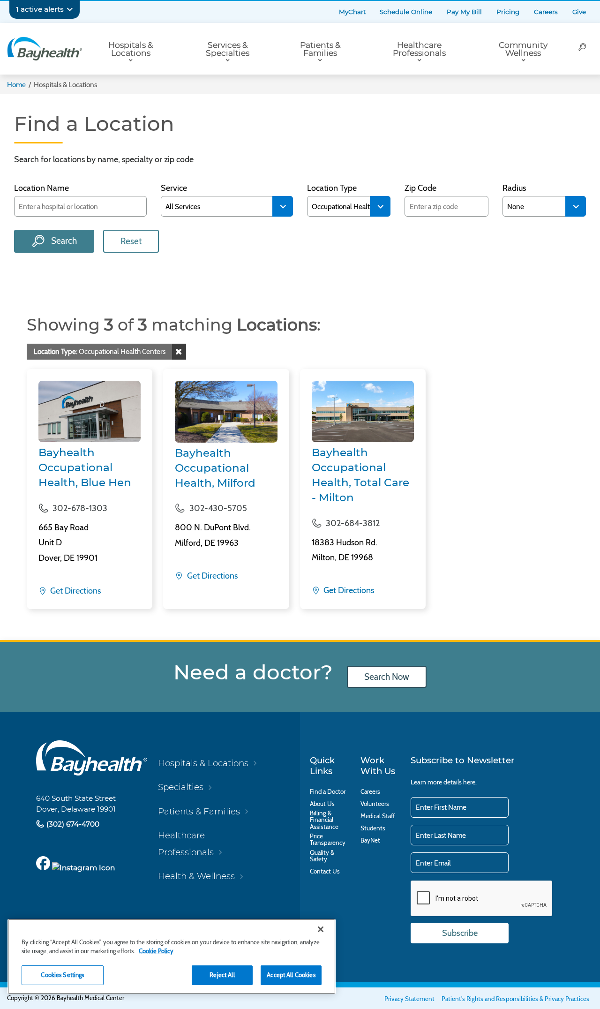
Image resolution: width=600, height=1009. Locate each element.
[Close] (320, 929)
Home (16, 84)
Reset (131, 241)
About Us (322, 803)
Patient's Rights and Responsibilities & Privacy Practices (515, 998)
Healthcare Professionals (419, 49)
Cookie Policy (156, 951)
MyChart (352, 11)
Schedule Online (406, 11)
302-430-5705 (218, 508)
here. (470, 782)
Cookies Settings (62, 975)
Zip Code (420, 188)
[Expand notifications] (69, 9)
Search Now (386, 676)
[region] (172, 956)
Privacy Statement (409, 998)
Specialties (180, 787)
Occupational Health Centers (99, 351)
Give (579, 11)
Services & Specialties (227, 49)
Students (372, 828)
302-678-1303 (79, 508)
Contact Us (325, 871)
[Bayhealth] (44, 49)
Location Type (332, 188)
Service (174, 188)
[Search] (582, 49)
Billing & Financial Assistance (324, 820)
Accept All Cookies (291, 975)
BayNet (370, 840)
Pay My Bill (464, 11)
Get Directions (74, 591)
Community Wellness (523, 49)
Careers (546, 11)
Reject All (222, 975)
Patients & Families (320, 49)
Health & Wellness (196, 876)
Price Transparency (327, 839)
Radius (514, 188)
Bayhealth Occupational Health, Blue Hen (84, 467)
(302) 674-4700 (72, 824)
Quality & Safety (322, 856)
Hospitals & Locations (130, 49)
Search (63, 240)
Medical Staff (377, 816)
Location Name (41, 188)
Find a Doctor (327, 791)
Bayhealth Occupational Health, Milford (215, 467)
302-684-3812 (353, 523)
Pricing (507, 11)
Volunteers (374, 803)
